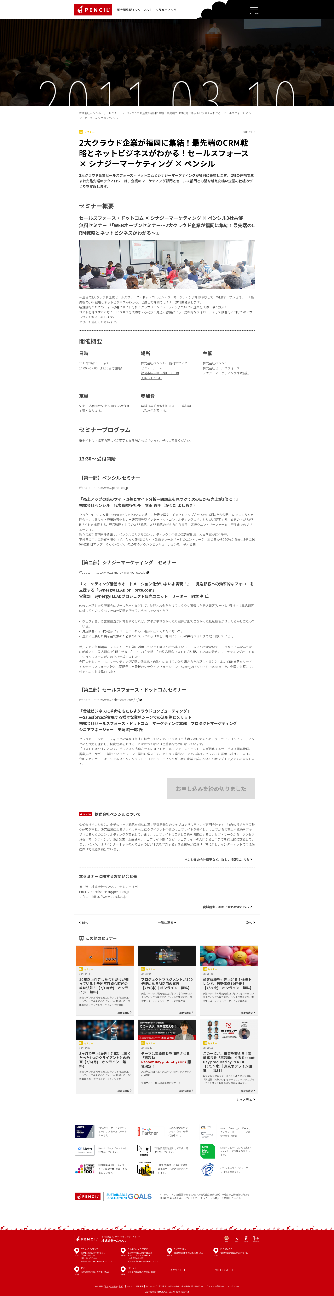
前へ (85, 922)
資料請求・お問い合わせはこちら (226, 907)
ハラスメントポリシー (214, 1286)
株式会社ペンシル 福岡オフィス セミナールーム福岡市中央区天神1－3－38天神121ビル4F (165, 370)
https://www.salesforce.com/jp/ (116, 699)
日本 (106, 1286)
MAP (76, 1253)
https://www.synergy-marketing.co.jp (120, 572)
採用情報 (139, 1286)
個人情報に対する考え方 (192, 1286)
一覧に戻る (165, 922)
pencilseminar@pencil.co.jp (109, 891)
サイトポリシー (232, 1286)
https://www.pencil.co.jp (111, 487)
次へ (249, 922)
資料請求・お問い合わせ (169, 1286)
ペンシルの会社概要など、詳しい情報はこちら (216, 859)
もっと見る (244, 1100)
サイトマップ (151, 1286)
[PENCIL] (93, 9)
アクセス (130, 1286)
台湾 (121, 1286)
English (113, 1286)
